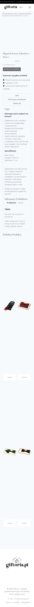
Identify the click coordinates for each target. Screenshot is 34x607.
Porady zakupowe (21, 599)
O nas (10, 599)
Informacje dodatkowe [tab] (17, 99)
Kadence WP (19, 594)
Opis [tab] (17, 95)
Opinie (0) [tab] (17, 103)
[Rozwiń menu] (30, 7)
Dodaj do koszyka (11, 69)
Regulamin (26, 602)
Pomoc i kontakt (13, 602)
